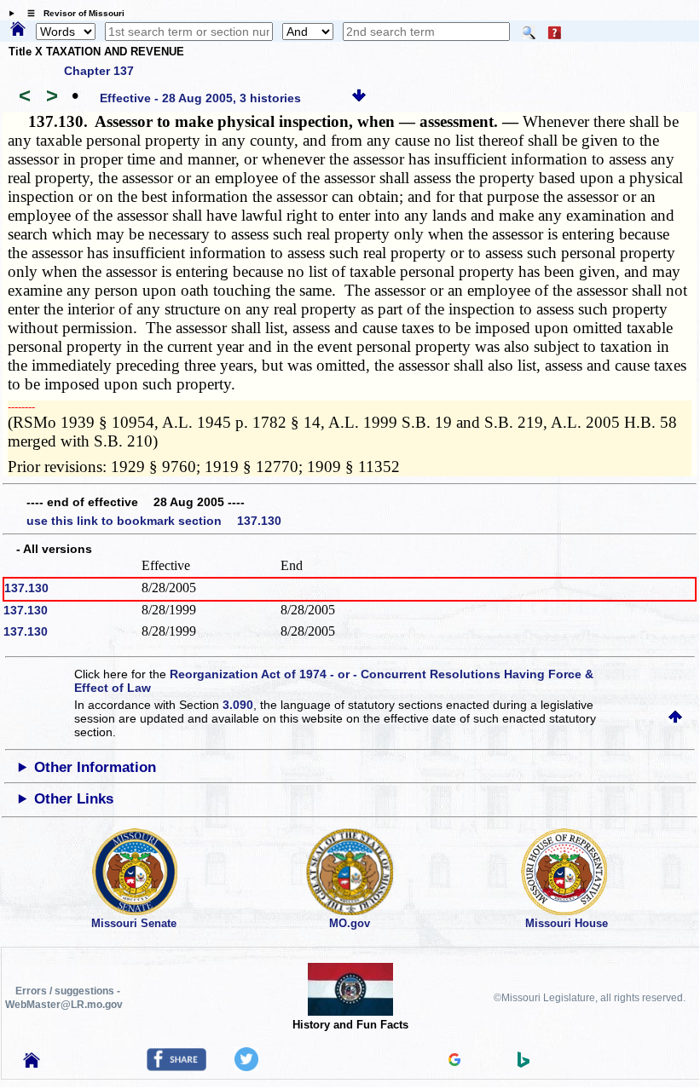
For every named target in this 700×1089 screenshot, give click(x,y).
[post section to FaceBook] (176, 1067)
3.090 (238, 705)
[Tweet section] (246, 1067)
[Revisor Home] (31, 1063)
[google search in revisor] (454, 1062)
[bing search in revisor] (523, 1063)
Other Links (73, 799)
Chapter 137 (99, 71)
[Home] (18, 29)
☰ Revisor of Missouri (71, 13)
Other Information (95, 767)
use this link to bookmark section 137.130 (153, 520)
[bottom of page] (359, 98)
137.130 (26, 588)
